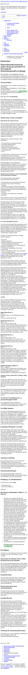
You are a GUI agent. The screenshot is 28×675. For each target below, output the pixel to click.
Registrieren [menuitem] (7, 45)
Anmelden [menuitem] (6, 44)
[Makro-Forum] (14, 1)
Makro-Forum (7, 36)
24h (25, 52)
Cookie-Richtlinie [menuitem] (8, 660)
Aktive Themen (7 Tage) (13, 31)
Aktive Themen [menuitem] (11, 24)
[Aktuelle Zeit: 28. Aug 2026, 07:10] (4, 55)
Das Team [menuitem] (9, 40)
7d (26, 52)
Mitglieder (6, 38)
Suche (18, 15)
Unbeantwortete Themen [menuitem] (13, 23)
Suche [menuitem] (8, 27)
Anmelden (6, 49)
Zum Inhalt (3, 12)
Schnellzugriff (7, 20)
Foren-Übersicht (20, 646)
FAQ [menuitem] (5, 42)
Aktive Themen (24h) (12, 30)
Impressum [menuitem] (9, 34)
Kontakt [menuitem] (6, 661)
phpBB (8, 664)
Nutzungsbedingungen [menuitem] (12, 33)
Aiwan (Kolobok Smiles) (7, 666)
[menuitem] (17, 30)
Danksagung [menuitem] (7, 651)
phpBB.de (6, 668)
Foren (5, 37)
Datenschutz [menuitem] (7, 648)
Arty (11, 665)
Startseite (6, 53)
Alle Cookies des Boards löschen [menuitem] (12, 655)
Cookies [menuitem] (6, 654)
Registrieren (7, 51)
